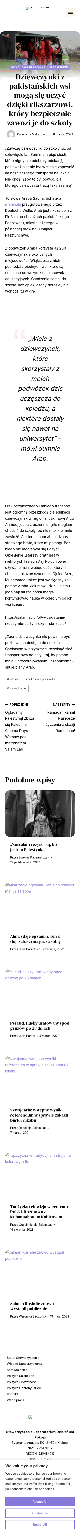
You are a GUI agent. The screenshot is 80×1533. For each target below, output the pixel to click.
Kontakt (12, 1394)
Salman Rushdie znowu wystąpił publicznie (32, 1306)
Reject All (40, 1524)
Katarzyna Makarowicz (33, 134)
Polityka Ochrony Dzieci (24, 1388)
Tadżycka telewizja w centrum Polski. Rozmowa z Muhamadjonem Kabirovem (39, 1212)
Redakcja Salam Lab (33, 1128)
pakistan (13, 679)
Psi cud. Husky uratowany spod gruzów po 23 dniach (39, 1025)
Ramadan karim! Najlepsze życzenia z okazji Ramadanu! (60, 718)
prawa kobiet (17, 688)
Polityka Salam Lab (20, 1376)
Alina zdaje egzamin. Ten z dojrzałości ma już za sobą (35, 938)
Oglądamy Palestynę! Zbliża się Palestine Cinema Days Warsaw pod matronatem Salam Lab (19, 727)
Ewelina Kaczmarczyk (34, 857)
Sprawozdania (17, 1370)
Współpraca (16, 1400)
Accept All (40, 1501)
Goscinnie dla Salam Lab (35, 1224)
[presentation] (40, 813)
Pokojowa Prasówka (28, 67)
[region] (40, 1496)
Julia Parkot (27, 949)
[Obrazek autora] (11, 134)
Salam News (59, 67)
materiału (13, 204)
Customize (40, 1513)
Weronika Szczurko (32, 1316)
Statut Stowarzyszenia (23, 1358)
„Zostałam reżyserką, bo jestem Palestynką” (33, 847)
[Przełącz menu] (70, 12)
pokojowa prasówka (40, 679)
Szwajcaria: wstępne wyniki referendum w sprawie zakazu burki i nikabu (39, 1115)
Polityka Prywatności (22, 1382)
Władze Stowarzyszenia (24, 1364)
